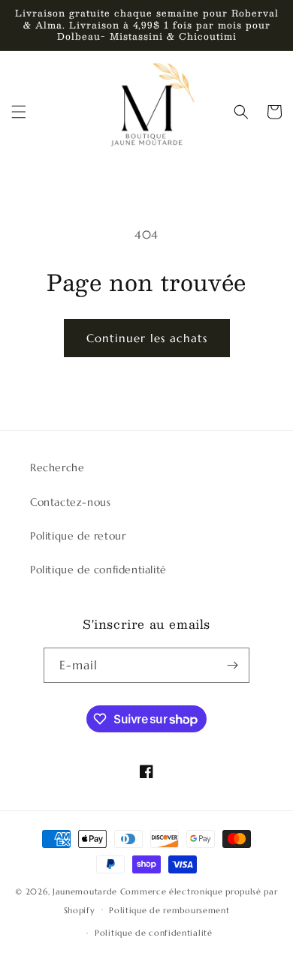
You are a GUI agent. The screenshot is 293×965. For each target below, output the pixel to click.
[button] (18, 111)
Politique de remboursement (169, 910)
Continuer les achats (146, 338)
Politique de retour (77, 536)
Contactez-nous (70, 502)
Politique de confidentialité (98, 569)
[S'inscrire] (232, 665)
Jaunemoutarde (85, 891)
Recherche (57, 467)
